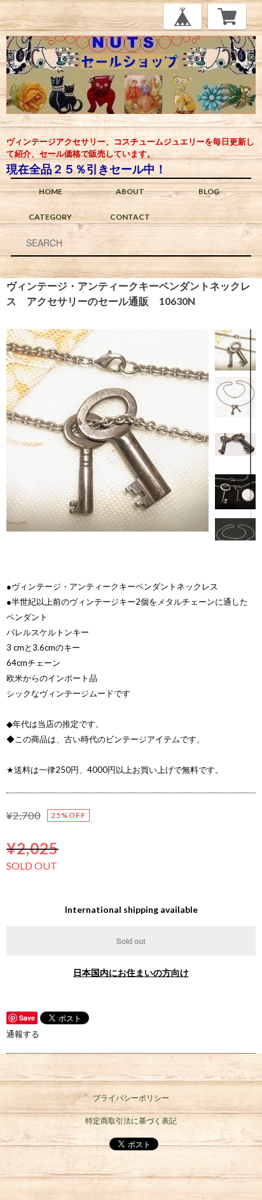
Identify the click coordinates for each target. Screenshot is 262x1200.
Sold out (131, 941)
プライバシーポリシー (131, 1098)
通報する (22, 1034)
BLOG (208, 191)
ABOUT (130, 191)
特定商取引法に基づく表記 (131, 1121)
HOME (50, 191)
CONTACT (130, 217)
